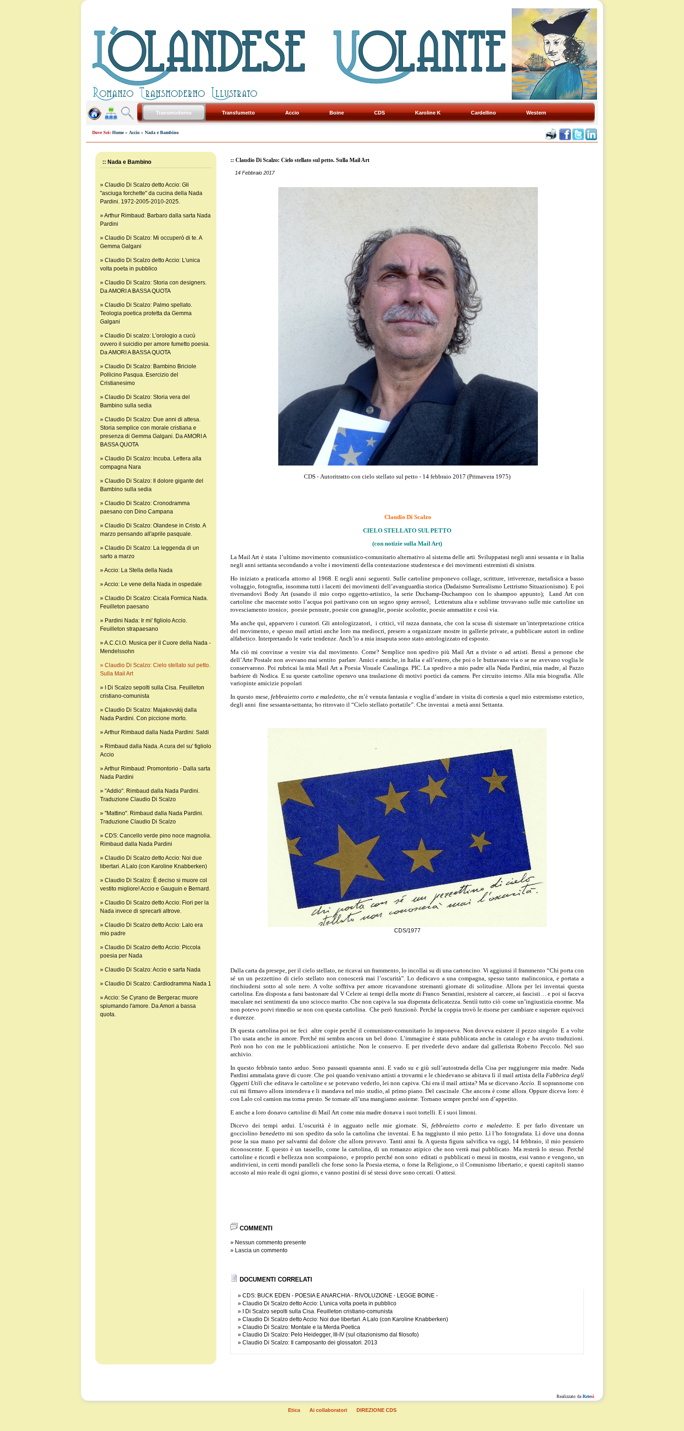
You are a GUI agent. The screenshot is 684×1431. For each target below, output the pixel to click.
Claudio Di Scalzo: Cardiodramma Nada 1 (158, 983)
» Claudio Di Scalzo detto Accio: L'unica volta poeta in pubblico (317, 1303)
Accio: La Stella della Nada (138, 570)
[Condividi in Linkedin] (591, 138)
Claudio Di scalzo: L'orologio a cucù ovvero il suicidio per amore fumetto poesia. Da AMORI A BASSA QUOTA (155, 344)
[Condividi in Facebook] (565, 138)
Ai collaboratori (328, 1410)
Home (118, 132)
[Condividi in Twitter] (578, 138)
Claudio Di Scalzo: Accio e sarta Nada (153, 969)
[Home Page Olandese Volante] (342, 98)
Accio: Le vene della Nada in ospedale (153, 584)
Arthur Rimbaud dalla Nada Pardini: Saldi (156, 732)
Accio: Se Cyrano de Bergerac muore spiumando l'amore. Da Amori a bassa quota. (149, 1006)
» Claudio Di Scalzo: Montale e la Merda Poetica (299, 1327)
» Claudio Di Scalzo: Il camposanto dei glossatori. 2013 (307, 1342)
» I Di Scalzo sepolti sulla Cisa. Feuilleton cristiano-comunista (315, 1311)
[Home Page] (94, 118)
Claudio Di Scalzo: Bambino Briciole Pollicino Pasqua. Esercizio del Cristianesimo (148, 374)
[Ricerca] (127, 118)
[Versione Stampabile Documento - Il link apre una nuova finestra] (551, 138)
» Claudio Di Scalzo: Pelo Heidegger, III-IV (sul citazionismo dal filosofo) (328, 1334)
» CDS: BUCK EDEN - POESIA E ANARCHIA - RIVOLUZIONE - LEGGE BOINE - (338, 1295)
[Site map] (111, 118)
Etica (294, 1410)
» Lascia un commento (259, 1250)
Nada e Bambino (162, 132)
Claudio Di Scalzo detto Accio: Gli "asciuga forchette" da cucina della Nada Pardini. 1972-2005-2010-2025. (151, 193)
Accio (134, 132)
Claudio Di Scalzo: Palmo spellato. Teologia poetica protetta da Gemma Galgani (146, 313)
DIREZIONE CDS (376, 1410)
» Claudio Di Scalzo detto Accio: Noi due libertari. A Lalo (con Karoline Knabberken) (343, 1319)
